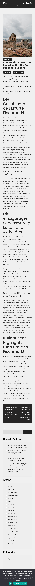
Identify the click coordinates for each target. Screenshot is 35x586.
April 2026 (11, 489)
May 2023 (11, 544)
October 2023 (12, 535)
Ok (10, 583)
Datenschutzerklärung (20, 583)
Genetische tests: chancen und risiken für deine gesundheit (17, 452)
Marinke (7, 72)
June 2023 (11, 541)
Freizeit (10, 562)
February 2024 (12, 526)
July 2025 (11, 504)
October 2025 (12, 498)
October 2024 (12, 523)
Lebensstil (7, 59)
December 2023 (13, 529)
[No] (33, 578)
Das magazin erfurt (17, 3)
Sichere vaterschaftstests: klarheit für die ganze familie (17, 446)
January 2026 (12, 492)
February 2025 (12, 516)
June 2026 (11, 486)
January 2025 (12, 520)
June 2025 (11, 507)
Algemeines (12, 559)
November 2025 (13, 495)
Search (5, 428)
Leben (10, 565)
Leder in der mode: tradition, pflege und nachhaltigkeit (17, 464)
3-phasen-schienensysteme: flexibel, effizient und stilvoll (17, 458)
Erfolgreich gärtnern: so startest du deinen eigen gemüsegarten (16, 469)
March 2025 (12, 513)
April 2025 (11, 510)
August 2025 (12, 501)
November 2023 (13, 532)
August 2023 (12, 538)
